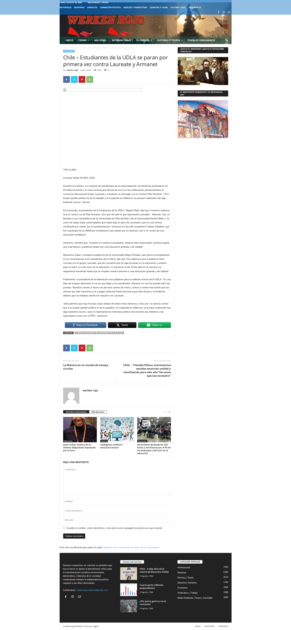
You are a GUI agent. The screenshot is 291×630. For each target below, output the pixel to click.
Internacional (121, 40)
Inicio (69, 40)
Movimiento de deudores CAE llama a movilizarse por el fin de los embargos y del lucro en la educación (154, 449)
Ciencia (104, 441)
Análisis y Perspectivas (135, 7)
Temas (82, 40)
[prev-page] (165, 412)
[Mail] (229, 12)
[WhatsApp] (89, 79)
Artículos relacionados (76, 412)
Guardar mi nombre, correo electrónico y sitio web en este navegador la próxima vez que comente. (115, 528)
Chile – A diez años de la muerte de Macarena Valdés (154, 570)
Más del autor (98, 412)
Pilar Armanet (104, 333)
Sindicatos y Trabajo (187, 593)
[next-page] (169, 412)
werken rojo (72, 70)
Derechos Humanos (187, 582)
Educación (75, 48)
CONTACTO (92, 7)
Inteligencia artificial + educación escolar (111, 446)
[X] (74, 79)
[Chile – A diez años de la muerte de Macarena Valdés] (128, 573)
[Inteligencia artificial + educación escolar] (117, 429)
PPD (114, 333)
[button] (226, 40)
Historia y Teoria (185, 577)
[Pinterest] (82, 79)
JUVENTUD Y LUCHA (159, 7)
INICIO (198, 626)
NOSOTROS (79, 7)
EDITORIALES (65, 7)
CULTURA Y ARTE (178, 7)
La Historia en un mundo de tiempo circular (85, 366)
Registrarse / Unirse (98, 2)
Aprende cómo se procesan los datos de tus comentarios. (132, 547)
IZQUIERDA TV (194, 7)
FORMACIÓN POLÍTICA (110, 7)
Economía (143, 40)
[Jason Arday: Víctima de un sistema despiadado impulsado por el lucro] (80, 429)
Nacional (100, 40)
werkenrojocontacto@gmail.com (92, 590)
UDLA (121, 333)
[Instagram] (224, 12)
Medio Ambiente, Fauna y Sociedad (194, 598)
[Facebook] (219, 12)
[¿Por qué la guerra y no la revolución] (128, 606)
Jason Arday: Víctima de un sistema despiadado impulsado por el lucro (79, 447)
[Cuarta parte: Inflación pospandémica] (128, 589)
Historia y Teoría (168, 40)
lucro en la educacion (85, 333)
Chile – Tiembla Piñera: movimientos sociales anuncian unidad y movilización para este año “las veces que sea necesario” (147, 370)
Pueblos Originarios (201, 40)
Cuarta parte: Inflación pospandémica (151, 586)
